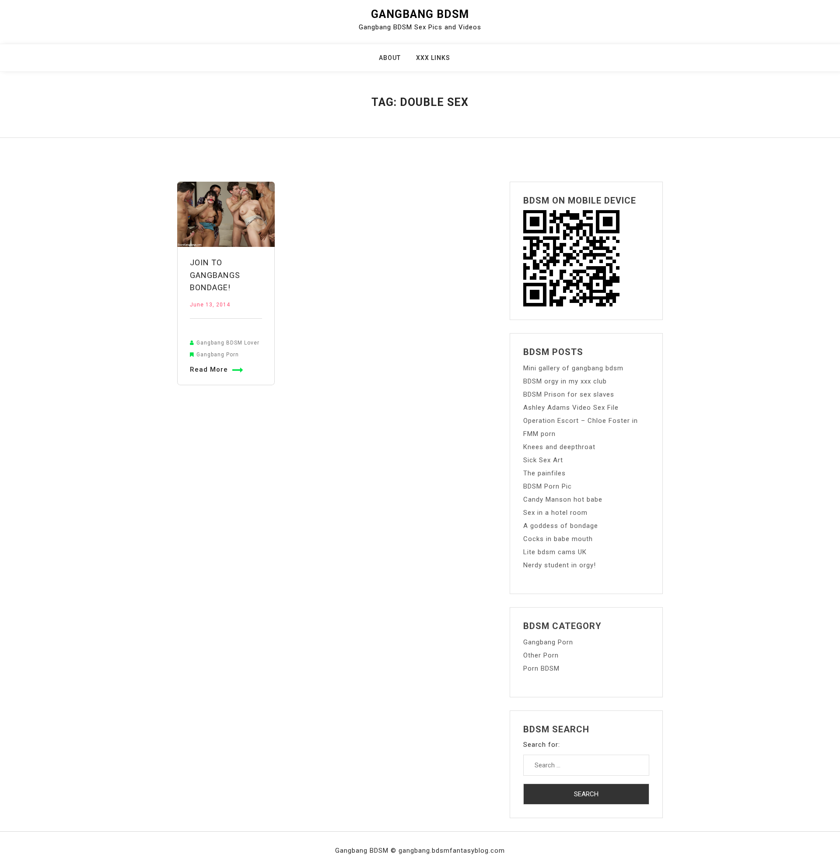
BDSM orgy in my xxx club (565, 381)
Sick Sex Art (543, 460)
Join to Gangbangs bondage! (215, 275)
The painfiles (544, 473)
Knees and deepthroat (559, 447)
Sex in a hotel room (555, 513)
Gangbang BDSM (420, 14)
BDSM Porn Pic (547, 486)
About (390, 57)
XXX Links (433, 57)
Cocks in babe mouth (558, 539)
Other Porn (541, 655)
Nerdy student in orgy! (559, 565)
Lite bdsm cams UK (555, 552)
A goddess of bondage (560, 526)
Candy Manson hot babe (562, 499)
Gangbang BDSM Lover (227, 343)
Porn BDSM (541, 668)
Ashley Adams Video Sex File (571, 407)
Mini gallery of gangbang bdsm (573, 368)
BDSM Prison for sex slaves (568, 394)
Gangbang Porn (217, 355)
